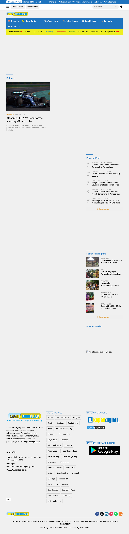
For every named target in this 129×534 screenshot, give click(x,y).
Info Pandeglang (54, 445)
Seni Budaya (96, 32)
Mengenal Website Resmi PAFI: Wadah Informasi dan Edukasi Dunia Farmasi (74, 2)
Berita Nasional (14, 32)
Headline (64, 439)
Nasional (75, 473)
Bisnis (27, 32)
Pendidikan (83, 32)
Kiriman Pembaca (55, 467)
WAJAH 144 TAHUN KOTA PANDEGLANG (111, 295)
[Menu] (8, 7)
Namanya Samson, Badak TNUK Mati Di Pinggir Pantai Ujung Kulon (106, 201)
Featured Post (65, 434)
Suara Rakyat (53, 495)
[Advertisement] (64, 54)
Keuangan (64, 462)
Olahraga (38, 32)
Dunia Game (73, 423)
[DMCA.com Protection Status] (95, 428)
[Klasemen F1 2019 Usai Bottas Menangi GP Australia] (28, 96)
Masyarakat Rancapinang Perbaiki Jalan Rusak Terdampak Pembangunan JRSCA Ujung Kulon (111, 284)
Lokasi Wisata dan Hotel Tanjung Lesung (106, 175)
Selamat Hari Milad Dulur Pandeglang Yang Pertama (111, 307)
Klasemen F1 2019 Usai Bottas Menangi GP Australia (24, 119)
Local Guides (62, 473)
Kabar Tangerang (70, 456)
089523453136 (21, 470)
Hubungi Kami (18, 7)
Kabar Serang (53, 456)
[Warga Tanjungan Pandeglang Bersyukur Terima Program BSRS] (92, 273)
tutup (8, 499)
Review (65, 484)
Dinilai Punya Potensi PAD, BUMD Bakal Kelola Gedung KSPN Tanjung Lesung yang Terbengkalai (111, 261)
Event (50, 428)
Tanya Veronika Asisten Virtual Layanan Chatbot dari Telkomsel (105, 183)
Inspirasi (68, 445)
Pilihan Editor (53, 484)
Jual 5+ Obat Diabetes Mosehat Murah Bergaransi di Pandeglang (106, 192)
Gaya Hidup (110, 32)
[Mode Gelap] (121, 7)
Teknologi (49, 32)
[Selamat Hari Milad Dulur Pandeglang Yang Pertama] (90, 308)
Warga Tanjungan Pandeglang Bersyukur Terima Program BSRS (110, 273)
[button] (116, 7)
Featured (51, 434)
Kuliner (72, 32)
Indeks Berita (32, 7)
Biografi (76, 417)
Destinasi (60, 423)
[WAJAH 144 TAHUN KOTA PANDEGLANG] (90, 296)
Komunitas (70, 467)
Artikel (50, 417)
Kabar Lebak (53, 451)
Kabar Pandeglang (69, 451)
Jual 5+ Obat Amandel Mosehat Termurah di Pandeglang (105, 166)
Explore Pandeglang (64, 428)
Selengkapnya (103, 209)
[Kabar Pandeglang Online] (17, 13)
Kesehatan (61, 32)
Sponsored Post (68, 490)
